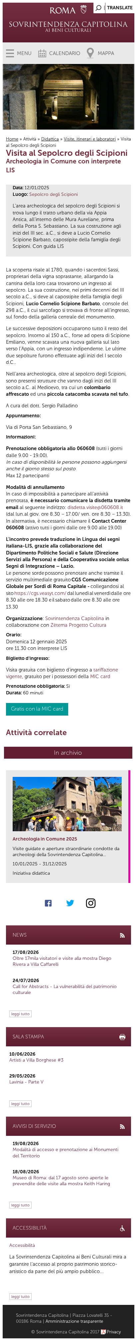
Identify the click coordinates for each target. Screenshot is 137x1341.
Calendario (64, 53)
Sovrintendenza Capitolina (74, 618)
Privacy (114, 1331)
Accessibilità (22, 1245)
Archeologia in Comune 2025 (45, 839)
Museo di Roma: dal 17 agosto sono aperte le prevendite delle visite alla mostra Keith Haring (61, 1181)
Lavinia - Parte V (26, 1082)
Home (12, 139)
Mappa (106, 53)
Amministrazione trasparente (74, 1321)
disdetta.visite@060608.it (95, 507)
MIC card (100, 676)
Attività (29, 139)
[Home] (68, 26)
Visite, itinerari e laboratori (90, 139)
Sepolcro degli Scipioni (53, 194)
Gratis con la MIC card (37, 709)
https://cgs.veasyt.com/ (40, 593)
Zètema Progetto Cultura (78, 625)
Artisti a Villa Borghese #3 (36, 1060)
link (125, 876)
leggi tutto (20, 1014)
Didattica (50, 139)
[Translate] (112, 6)
